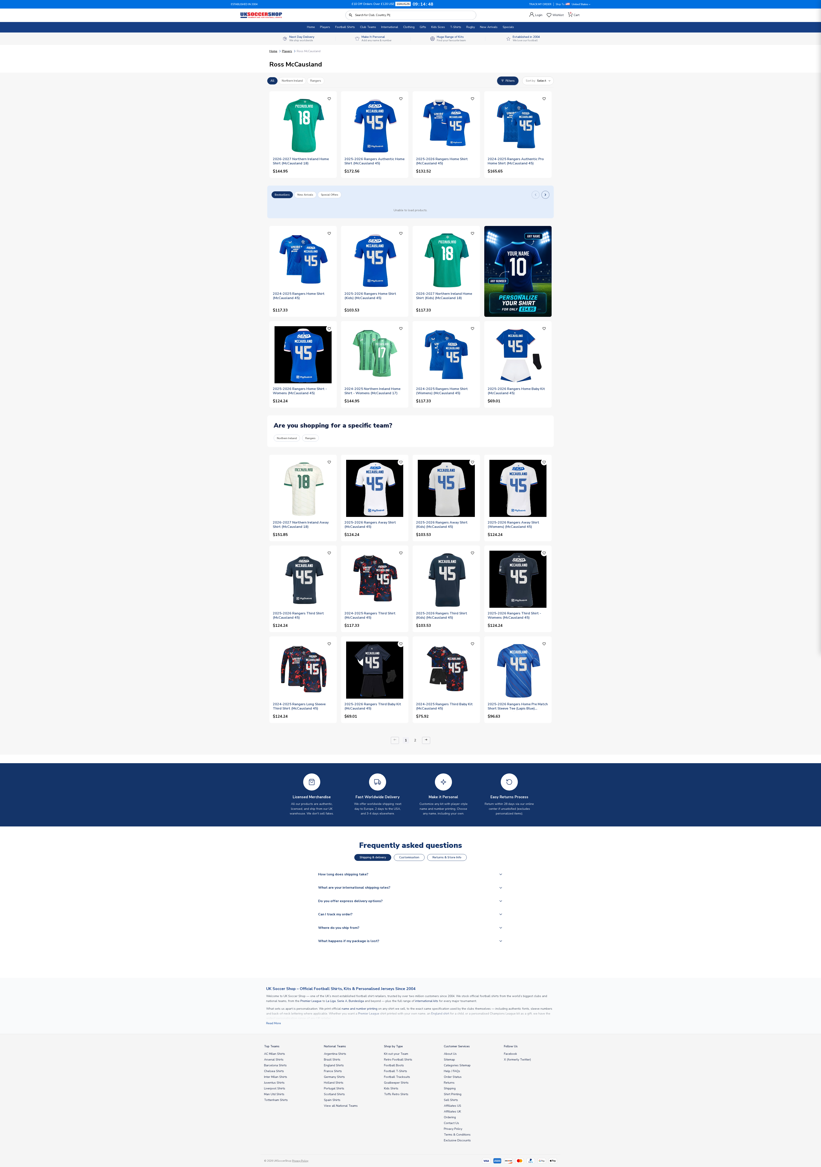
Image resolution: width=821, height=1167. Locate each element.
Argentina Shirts (335, 1054)
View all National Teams (341, 1106)
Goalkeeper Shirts (396, 1083)
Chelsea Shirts (274, 1071)
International (389, 27)
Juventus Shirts (274, 1083)
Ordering (450, 1117)
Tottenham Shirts (276, 1100)
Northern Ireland (287, 438)
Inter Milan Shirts (275, 1077)
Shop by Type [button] (393, 1046)
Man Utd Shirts (274, 1094)
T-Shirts (455, 27)
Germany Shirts (334, 1077)
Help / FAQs (452, 1071)
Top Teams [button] (271, 1046)
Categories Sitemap (457, 1065)
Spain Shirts (332, 1100)
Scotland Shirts (334, 1094)
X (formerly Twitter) (517, 1060)
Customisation (409, 857)
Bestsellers (282, 194)
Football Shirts (345, 27)
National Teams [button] (335, 1046)
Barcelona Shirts (275, 1065)
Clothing (409, 27)
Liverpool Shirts (274, 1088)
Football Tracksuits (397, 1077)
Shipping (450, 1088)
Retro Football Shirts (398, 1060)
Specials (508, 27)
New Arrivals (489, 27)
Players (325, 27)
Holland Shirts (333, 1083)
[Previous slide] (536, 195)
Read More (273, 1023)
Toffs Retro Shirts (396, 1094)
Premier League (311, 1001)
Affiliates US (452, 1106)
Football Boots (394, 1065)
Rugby (470, 27)
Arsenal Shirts (274, 1060)
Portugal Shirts (334, 1088)
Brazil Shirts (332, 1060)
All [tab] (272, 81)
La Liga (331, 1001)
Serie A (342, 1001)
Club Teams (368, 27)
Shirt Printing (452, 1094)
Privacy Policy (453, 1129)
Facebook (510, 1054)
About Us (450, 1054)
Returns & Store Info (447, 857)
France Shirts (333, 1071)
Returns (449, 1083)
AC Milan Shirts (274, 1054)
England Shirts (334, 1065)
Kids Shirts (391, 1088)
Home (311, 27)
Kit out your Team (396, 1054)
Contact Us (451, 1123)
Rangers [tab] (315, 81)
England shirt (440, 1014)
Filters (510, 81)
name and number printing (359, 1009)
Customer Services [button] (457, 1046)
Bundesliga (356, 1001)
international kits (426, 1001)
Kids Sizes (438, 27)
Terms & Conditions (457, 1135)
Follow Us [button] (511, 1046)
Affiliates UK (452, 1111)
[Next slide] (545, 195)
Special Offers (329, 194)
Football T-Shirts (395, 1071)
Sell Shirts (451, 1100)
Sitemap (449, 1060)
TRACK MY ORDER (540, 4)
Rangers (310, 438)
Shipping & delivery (373, 857)
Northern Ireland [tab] (292, 81)
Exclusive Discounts (457, 1140)
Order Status (453, 1077)
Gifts (423, 27)
